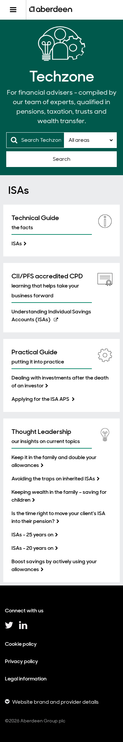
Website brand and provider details (55, 701)
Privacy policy (21, 661)
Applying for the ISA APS (40, 399)
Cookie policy (21, 643)
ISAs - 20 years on (32, 548)
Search (62, 159)
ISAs (16, 243)
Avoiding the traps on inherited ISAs (53, 478)
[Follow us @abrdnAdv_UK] (9, 627)
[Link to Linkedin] (23, 627)
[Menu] (13, 10)
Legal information (26, 678)
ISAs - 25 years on (32, 534)
